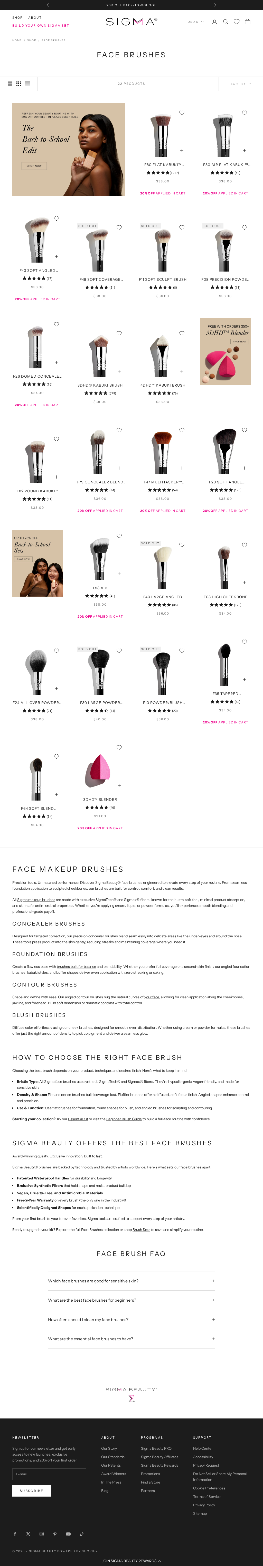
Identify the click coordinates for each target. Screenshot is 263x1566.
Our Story (109, 1448)
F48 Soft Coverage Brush (100, 280)
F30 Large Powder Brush (100, 703)
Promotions (150, 1473)
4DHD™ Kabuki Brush (162, 385)
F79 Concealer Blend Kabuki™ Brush (100, 482)
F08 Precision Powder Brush (225, 280)
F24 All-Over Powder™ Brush (37, 703)
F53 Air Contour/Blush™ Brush (100, 588)
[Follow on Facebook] (14, 1534)
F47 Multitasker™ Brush (163, 482)
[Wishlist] (236, 21)
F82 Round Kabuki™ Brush (38, 491)
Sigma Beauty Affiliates (159, 1457)
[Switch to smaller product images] (18, 84)
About (35, 17)
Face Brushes (54, 40)
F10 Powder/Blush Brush (163, 703)
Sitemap (200, 1513)
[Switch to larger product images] (10, 84)
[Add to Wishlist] (182, 113)
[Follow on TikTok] (81, 1534)
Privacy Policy (204, 1505)
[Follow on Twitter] (28, 1534)
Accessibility (203, 1457)
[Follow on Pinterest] (55, 1534)
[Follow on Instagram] (41, 1534)
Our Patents (111, 1465)
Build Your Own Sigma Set (40, 25)
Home (17, 40)
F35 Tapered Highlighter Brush (225, 694)
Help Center (203, 1448)
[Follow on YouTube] (68, 1534)
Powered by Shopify (77, 1551)
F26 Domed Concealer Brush (37, 377)
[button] (131, 1561)
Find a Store (150, 1482)
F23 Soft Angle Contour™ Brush (225, 482)
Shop (17, 17)
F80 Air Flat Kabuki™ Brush (225, 165)
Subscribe (31, 1491)
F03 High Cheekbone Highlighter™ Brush (225, 597)
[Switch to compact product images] (27, 84)
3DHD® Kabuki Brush (100, 385)
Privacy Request (206, 1465)
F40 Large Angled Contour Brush (162, 597)
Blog (104, 1490)
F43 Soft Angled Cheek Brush (37, 271)
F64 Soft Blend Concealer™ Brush (37, 809)
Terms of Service (207, 1496)
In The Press (111, 1482)
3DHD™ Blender (100, 799)
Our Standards (113, 1457)
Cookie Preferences (209, 1488)
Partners (148, 1490)
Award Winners (113, 1473)
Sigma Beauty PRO (156, 1448)
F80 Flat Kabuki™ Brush (163, 165)
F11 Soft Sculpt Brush (163, 279)
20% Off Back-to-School (131, 5)
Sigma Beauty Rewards (159, 1465)
